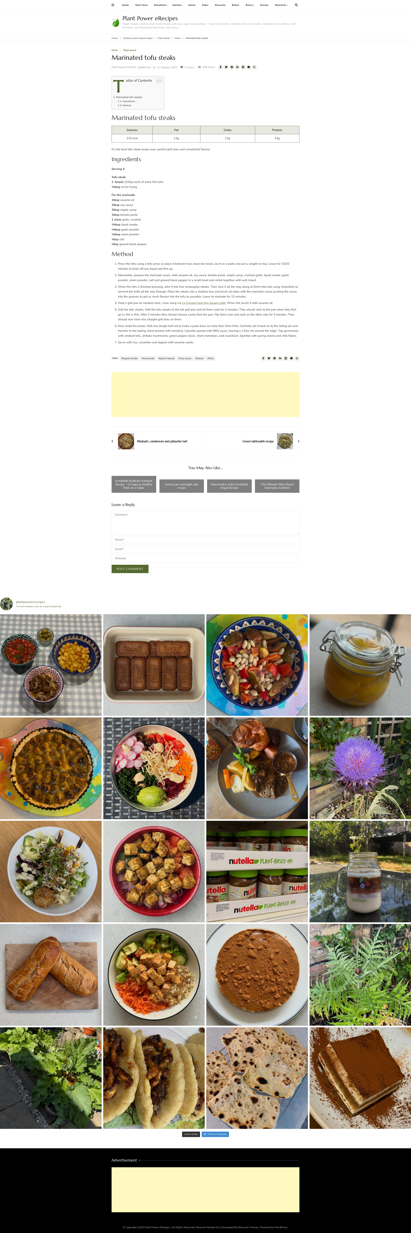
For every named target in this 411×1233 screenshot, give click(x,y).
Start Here (141, 5)
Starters (177, 5)
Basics (250, 5)
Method (126, 105)
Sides (205, 5)
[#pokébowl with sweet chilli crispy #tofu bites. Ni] (154, 975)
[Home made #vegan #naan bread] (257, 1078)
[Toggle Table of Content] (157, 80)
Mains (192, 5)
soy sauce (185, 358)
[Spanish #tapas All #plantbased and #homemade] (51, 665)
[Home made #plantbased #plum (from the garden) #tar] (51, 768)
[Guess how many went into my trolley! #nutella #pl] (257, 872)
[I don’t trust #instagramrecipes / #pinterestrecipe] (154, 665)
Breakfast (160, 5)
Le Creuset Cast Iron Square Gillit (204, 303)
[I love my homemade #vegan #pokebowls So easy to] (154, 872)
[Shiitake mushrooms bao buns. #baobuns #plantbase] (154, 1078)
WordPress (281, 1227)
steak (200, 358)
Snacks (264, 5)
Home (125, 5)
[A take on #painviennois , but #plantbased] (51, 975)
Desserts (220, 5)
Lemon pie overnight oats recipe (181, 486)
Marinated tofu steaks (129, 97)
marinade (148, 358)
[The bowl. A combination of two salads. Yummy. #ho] (154, 768)
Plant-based (129, 50)
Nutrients (280, 5)
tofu (211, 358)
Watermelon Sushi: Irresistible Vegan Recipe (229, 486)
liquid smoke (130, 358)
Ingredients (128, 101)
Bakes (235, 5)
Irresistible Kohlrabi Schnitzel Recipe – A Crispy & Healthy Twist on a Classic (133, 484)
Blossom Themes (248, 1227)
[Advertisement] (205, 394)
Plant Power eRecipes (150, 18)
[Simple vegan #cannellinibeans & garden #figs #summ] (257, 665)
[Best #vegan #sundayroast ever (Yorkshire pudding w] (257, 768)
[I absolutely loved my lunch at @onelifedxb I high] (51, 872)
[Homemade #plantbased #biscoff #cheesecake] (257, 975)
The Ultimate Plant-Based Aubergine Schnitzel (277, 486)
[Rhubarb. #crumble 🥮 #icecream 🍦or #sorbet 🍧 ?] (51, 1078)
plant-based (167, 358)
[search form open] (296, 5)
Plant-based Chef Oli (124, 67)
